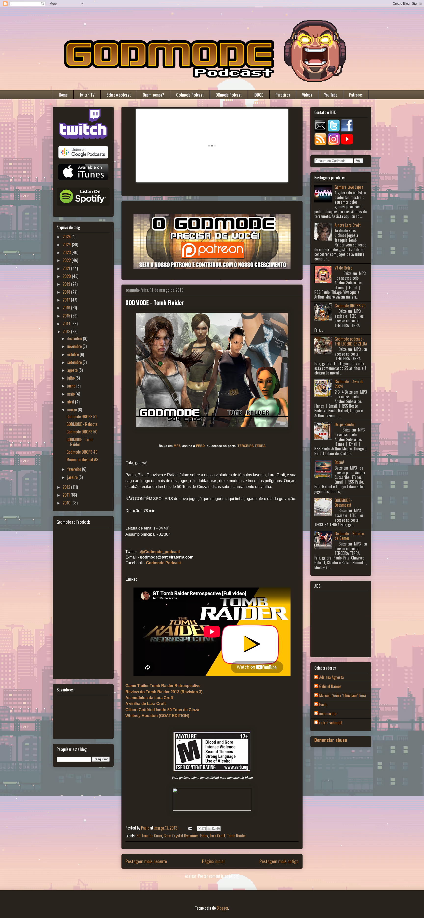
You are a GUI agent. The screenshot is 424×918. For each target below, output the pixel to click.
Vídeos (307, 95)
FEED (200, 446)
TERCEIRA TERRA (251, 446)
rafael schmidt (330, 722)
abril (71, 402)
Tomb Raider (236, 836)
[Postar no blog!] (204, 828)
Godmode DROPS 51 (81, 416)
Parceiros (283, 95)
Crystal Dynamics (185, 836)
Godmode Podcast (190, 95)
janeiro (73, 477)
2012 (67, 487)
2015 (67, 316)
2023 (67, 252)
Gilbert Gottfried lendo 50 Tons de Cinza (162, 710)
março (72, 410)
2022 (67, 260)
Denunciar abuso (330, 739)
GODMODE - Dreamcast (343, 502)
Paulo (323, 704)
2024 (67, 244)
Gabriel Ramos (330, 686)
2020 (67, 276)
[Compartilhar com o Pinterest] (218, 828)
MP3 (177, 446)
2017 (67, 300)
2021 (67, 268)
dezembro (75, 338)
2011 (67, 495)
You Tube (330, 95)
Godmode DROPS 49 (81, 452)
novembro (75, 346)
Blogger (222, 908)
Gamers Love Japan (349, 187)
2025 (67, 237)
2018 (67, 292)
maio (71, 394)
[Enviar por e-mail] (199, 828)
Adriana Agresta (331, 677)
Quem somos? (153, 95)
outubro (73, 354)
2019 (67, 284)
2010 (67, 503)
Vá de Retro (343, 268)
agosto (73, 370)
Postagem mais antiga (279, 861)
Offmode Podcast (229, 95)
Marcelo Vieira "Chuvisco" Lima (342, 695)
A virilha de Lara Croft (145, 704)
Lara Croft (217, 836)
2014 (67, 324)
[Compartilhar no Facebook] (213, 828)
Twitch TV (87, 95)
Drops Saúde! (345, 424)
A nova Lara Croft (348, 225)
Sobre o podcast (118, 95)
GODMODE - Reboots (81, 424)
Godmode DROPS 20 (350, 306)
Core (167, 836)
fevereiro (74, 469)
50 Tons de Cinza (149, 836)
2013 (67, 331)
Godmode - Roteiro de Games (349, 536)
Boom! (339, 462)
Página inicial (213, 861)
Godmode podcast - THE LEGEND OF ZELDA (351, 341)
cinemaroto (327, 713)
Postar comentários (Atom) (218, 876)
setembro (75, 362)
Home (63, 95)
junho (71, 386)
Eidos (204, 836)
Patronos (356, 95)
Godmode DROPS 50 (81, 432)
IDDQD (259, 95)
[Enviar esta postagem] (189, 828)
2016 (67, 308)
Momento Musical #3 (82, 459)
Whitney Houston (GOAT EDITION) (157, 716)
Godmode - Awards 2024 (349, 384)
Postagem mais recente (146, 861)
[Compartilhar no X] (208, 828)
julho (71, 378)
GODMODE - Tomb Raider (79, 442)
